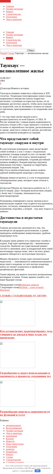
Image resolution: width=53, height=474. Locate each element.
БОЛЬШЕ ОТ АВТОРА (34, 295)
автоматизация (13, 425)
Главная (10, 6)
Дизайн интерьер (14, 9)
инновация (11, 436)
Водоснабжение (14, 428)
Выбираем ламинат (29, 284)
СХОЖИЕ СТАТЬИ (10, 295)
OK (37, 471)
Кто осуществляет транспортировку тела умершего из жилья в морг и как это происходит (26, 334)
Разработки (11, 452)
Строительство (13, 14)
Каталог (10, 438)
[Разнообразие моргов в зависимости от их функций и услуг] (17, 406)
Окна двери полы (15, 444)
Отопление (11, 17)
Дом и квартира (14, 19)
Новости (10, 441)
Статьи (9, 58)
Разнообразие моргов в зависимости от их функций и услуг (25, 413)
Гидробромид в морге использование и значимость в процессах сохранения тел (25, 374)
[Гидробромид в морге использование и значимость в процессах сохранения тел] (17, 367)
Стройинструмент (15, 462)
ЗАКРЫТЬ (5, 1)
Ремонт (9, 11)
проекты (10, 449)
